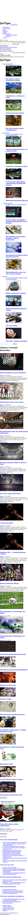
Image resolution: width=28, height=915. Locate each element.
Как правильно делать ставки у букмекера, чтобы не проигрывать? (16, 238)
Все (7, 65)
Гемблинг (5, 31)
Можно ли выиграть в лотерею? (16, 293)
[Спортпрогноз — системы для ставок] (13, 93)
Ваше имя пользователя (19, 42)
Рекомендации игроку (8, 909)
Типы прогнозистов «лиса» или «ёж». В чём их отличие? (16, 272)
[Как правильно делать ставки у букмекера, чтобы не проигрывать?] (13, 233)
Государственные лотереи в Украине (11, 779)
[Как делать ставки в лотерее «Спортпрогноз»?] (13, 125)
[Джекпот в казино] (8, 696)
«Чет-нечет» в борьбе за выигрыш (16, 341)
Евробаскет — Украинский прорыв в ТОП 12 (14, 882)
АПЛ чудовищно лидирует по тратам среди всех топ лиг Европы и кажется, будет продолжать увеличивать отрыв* (15, 844)
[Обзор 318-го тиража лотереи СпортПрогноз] (11, 821)
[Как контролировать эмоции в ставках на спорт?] (11, 459)
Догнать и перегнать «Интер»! (9, 583)
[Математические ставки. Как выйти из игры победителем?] (11, 428)
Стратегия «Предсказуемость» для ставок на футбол (16, 150)
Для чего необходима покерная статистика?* (14, 899)
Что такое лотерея (11, 325)
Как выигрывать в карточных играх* (12, 901)
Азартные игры (6, 33)
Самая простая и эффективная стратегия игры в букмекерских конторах (16, 183)
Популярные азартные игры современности (13, 669)
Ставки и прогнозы (7, 203)
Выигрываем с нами (6, 764)
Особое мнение (6, 905)
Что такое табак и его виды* (10, 889)
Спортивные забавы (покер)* (10, 900)
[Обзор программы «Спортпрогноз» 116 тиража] (11, 608)
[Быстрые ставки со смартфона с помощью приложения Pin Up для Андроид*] (13, 217)
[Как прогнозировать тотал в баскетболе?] (11, 369)
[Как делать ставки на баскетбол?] (11, 490)
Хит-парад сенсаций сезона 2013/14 (11, 883)
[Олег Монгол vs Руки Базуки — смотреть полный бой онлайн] (8, 727)
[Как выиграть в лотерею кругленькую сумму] (8, 744)
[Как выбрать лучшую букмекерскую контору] (13, 76)
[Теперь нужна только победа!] (13, 110)
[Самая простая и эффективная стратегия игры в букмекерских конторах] (13, 179)
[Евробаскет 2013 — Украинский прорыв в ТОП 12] (11, 549)
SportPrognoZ (6, 27)
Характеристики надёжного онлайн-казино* (14, 868)
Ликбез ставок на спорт (13, 204)
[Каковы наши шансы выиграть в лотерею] (13, 305)
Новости (5, 910)
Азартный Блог (20, 896)
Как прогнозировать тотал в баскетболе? (13, 372)
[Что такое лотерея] (13, 322)
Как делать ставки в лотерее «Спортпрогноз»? (14, 129)
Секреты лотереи (18, 277)
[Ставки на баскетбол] (11, 520)
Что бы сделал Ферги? (5, 48)
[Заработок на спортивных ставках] (13, 163)
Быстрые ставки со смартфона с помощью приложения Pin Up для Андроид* (16, 221)
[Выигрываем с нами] (8, 761)
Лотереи (5, 276)
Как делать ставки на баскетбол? (10, 493)
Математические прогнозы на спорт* (12, 850)
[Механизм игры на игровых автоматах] (8, 711)
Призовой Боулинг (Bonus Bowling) (11, 852)
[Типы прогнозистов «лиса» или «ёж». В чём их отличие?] (13, 269)
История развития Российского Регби (12, 851)
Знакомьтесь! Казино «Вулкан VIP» (11, 795)
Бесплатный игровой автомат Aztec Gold (12, 654)
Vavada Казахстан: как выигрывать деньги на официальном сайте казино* (14, 873)
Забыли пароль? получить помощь (8, 47)
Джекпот (8, 36)
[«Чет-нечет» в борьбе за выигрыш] (13, 338)
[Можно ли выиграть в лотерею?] (13, 290)
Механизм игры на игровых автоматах (12, 714)
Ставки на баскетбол (6, 523)
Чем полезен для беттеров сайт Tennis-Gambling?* (15, 879)
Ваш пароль (16, 44)
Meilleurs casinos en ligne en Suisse (7, 802)
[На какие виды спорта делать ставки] (11, 399)
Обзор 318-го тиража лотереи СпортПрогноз (9, 824)
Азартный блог (6, 28)
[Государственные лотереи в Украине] (8, 776)
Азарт (4, 29)
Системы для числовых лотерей (16, 278)
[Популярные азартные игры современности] (8, 667)
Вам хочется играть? (8, 902)
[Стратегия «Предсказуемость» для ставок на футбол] (13, 146)
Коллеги (5, 32)
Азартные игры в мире (11, 35)
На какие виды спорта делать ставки (11, 402)
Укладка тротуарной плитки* (10, 893)
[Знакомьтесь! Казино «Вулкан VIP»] (8, 792)
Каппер (2, 375)
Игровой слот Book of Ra (8, 685)
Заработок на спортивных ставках (16, 166)
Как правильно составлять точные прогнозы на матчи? (17, 255)
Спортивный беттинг (8, 63)
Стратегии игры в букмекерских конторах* (13, 846)
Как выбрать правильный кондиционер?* (13, 892)
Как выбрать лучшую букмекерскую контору (13, 79)
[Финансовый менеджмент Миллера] (13, 197)
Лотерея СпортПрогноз (13, 65)
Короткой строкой (7, 881)
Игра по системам (12, 134)
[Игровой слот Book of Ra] (8, 682)
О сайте (5, 37)
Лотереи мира (11, 277)
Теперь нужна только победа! (15, 113)
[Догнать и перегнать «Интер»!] (11, 580)
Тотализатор (6, 132)
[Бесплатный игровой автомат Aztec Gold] (8, 651)
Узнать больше (3, 381)
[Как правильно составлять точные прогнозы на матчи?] (13, 252)
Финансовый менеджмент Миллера (17, 200)
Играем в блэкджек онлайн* (10, 867)
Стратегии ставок (13, 135)
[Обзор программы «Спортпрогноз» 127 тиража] (11, 633)
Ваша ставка (17, 877)
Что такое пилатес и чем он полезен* (12, 854)
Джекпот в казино (5, 699)
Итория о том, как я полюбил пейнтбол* (13, 890)
